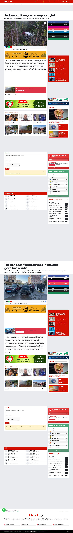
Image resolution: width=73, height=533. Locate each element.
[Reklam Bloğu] (58, 99)
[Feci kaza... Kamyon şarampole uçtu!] (25, 33)
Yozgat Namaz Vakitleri (42, 524)
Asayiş (5, 12)
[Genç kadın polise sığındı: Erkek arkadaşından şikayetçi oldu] (39, 117)
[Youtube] (12, 511)
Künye (65, 511)
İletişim (67, 511)
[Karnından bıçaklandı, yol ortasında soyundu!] (11, 117)
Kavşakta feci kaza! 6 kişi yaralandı (39, 133)
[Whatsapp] (18, 511)
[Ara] (68, 1)
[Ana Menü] (68, 4)
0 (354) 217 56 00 (52, 419)
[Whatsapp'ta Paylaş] (9, 47)
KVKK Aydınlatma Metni (41, 531)
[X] (7, 511)
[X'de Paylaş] (7, 47)
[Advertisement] (36, 8)
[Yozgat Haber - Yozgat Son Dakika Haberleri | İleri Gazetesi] (8, 1)
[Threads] (16, 511)
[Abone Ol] (46, 47)
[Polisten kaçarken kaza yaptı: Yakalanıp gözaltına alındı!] (25, 287)
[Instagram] (9, 511)
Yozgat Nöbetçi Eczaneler (10, 524)
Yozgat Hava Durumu (25, 524)
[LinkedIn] (10, 511)
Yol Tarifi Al (58, 419)
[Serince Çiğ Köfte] (25, 104)
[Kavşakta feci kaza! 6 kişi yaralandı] (39, 128)
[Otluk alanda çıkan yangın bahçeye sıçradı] (25, 128)
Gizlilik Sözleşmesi (60, 511)
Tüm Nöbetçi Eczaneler (58, 167)
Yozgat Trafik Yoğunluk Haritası (59, 524)
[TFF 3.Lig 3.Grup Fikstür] (67, 199)
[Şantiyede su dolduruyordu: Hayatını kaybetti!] (25, 117)
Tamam (68, 531)
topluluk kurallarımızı (14, 426)
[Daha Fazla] (11, 47)
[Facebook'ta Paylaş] (5, 47)
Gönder (7, 168)
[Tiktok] (14, 511)
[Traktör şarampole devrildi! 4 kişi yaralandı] (11, 128)
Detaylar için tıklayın (58, 450)
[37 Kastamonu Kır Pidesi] (25, 54)
